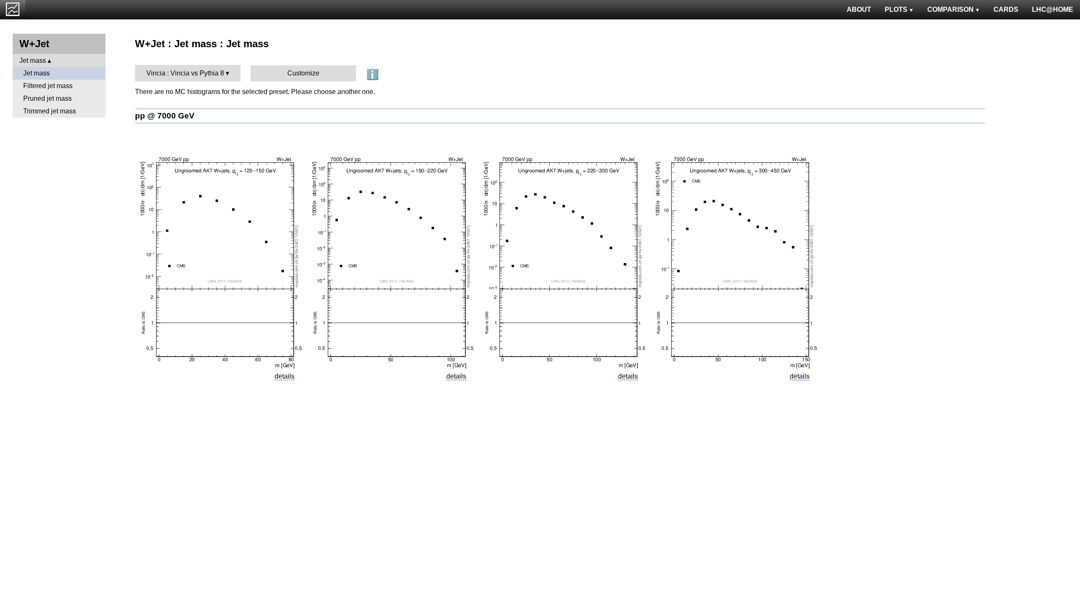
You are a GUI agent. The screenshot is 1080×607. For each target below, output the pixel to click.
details (284, 376)
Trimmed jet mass (49, 111)
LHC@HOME (1052, 9)
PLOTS (896, 9)
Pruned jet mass (47, 98)
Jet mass (32, 60)
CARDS (1006, 9)
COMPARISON (950, 9)
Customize (303, 73)
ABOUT (859, 9)
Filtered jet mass (48, 85)
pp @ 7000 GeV (164, 115)
